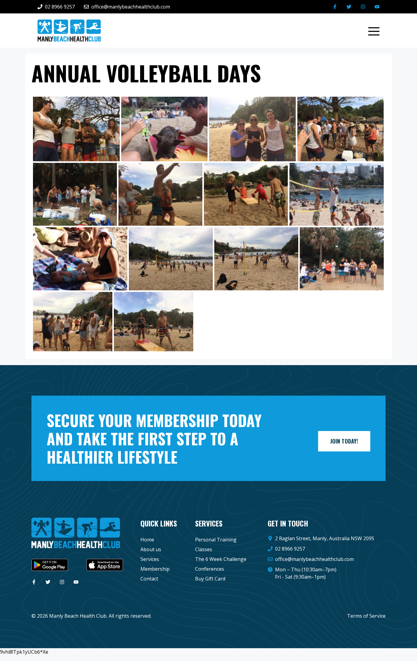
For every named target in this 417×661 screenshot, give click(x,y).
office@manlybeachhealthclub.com (314, 559)
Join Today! (344, 441)
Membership (155, 569)
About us (150, 549)
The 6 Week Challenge (220, 559)
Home (147, 539)
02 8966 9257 (290, 548)
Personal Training (216, 539)
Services (149, 559)
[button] (371, 30)
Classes (203, 549)
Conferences (209, 569)
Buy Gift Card (210, 578)
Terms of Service (366, 616)
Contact (149, 578)
